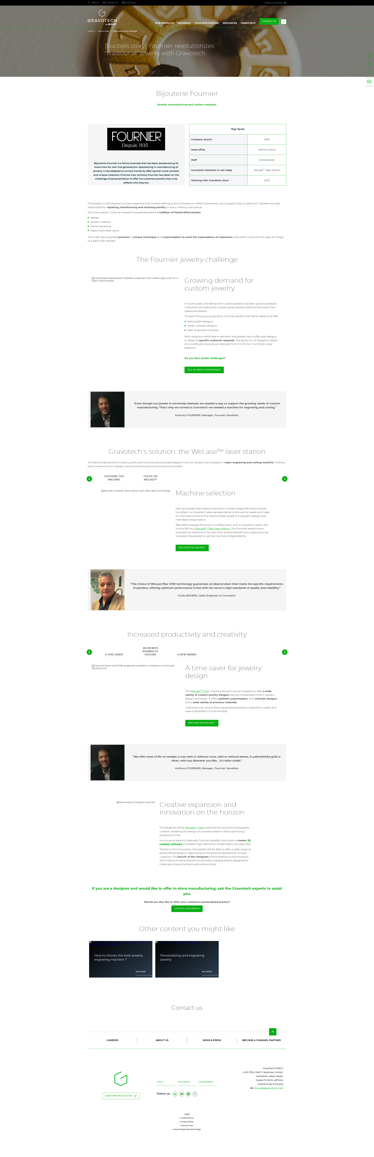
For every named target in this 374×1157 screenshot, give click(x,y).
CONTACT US (269, 21)
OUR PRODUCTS (164, 23)
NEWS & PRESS (212, 1040)
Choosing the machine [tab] (114, 478)
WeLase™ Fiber (200, 691)
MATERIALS (184, 23)
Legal (187, 1114)
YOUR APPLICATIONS (207, 23)
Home (91, 31)
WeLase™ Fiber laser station (212, 528)
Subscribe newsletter (118, 1096)
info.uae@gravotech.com (268, 1088)
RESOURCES (230, 23)
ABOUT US (162, 1040)
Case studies (103, 31)
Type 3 (160, 1082)
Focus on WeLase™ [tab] (150, 478)
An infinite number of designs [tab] (150, 651)
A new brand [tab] (186, 654)
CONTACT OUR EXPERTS (187, 909)
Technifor (184, 1082)
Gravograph (206, 1082)
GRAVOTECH (248, 23)
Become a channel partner (261, 1040)
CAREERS (112, 1040)
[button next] (285, 479)
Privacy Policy (187, 1122)
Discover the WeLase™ (192, 548)
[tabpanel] (187, 552)
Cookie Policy (187, 1118)
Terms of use (187, 1126)
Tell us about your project (204, 370)
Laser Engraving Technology (187, 1129)
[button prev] (89, 479)
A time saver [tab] (114, 654)
